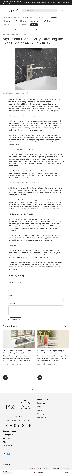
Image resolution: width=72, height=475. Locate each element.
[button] (66, 10)
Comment (11, 304)
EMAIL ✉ (46, 468)
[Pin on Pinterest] (23, 275)
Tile (17, 21)
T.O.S (5, 442)
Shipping (40, 410)
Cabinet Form (65, 468)
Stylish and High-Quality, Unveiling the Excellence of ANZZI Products (36, 29)
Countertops (53, 17)
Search (39, 406)
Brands (17, 24)
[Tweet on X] (16, 275)
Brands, (18, 34)
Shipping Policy (8, 435)
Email (10, 295)
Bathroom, (11, 34)
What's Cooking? (12, 29)
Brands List (41, 403)
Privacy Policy (7, 446)
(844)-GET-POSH (63, 2)
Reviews (25, 24)
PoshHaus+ (8, 24)
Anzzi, (5, 34)
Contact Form (55, 468)
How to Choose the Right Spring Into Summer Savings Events (51, 352)
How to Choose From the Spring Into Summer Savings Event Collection (17, 352)
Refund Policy (7, 438)
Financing (40, 414)
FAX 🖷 (39, 468)
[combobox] (40, 10)
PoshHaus (10, 464)
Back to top (36, 390)
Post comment (15, 319)
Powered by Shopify (18, 464)
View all (66, 326)
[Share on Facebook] (19, 275)
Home (4, 29)
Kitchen (24, 34)
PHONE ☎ (32, 468)
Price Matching (42, 417)
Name (10, 287)
